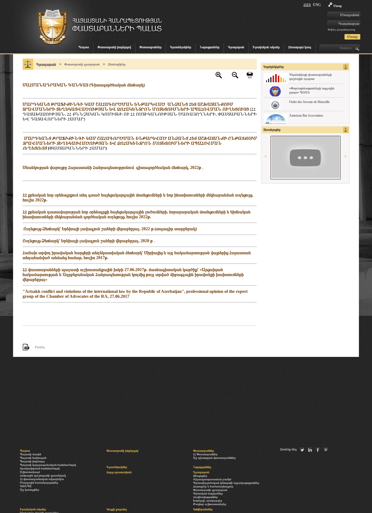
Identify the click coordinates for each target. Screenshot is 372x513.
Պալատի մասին (30, 454)
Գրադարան (236, 47)
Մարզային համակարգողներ (39, 482)
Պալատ (83, 47)
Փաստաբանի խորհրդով (114, 47)
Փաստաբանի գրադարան (82, 64)
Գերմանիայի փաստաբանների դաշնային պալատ (310, 77)
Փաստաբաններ (150, 47)
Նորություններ (209, 47)
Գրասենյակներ (180, 47)
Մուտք (337, 5)
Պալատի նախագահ (33, 457)
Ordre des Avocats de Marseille (309, 102)
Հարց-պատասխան (119, 472)
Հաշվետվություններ (205, 497)
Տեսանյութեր (271, 130)
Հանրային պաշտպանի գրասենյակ (43, 475)
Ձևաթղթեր (200, 475)
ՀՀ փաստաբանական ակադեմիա (42, 479)
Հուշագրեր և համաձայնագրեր (213, 486)
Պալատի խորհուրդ (32, 461)
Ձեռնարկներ (117, 64)
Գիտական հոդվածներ (208, 493)
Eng (317, 5)
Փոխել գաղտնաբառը (341, 29)
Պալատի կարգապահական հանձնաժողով (48, 464)
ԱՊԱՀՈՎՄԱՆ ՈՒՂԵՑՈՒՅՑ (220, 109)
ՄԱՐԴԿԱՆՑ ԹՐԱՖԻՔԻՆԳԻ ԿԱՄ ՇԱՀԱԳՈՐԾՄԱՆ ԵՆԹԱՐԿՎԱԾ (95, 104)
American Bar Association (306, 115)
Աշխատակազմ (30, 471)
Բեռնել (40, 347)
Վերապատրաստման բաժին (212, 479)
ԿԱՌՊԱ (26, 486)
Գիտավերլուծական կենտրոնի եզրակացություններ (226, 482)
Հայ (307, 5)
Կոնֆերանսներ (203, 509)
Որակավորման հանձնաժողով (40, 468)
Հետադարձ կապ (299, 47)
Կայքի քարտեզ (116, 509)
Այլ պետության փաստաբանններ (214, 457)
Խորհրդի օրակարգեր (207, 500)
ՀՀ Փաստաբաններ (205, 454)
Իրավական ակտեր (266, 47)
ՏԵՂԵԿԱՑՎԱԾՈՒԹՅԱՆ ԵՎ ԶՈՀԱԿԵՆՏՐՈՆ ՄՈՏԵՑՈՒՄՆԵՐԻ (123, 109)
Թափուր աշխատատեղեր (209, 504)
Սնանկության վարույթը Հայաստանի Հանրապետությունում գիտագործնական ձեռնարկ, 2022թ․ (113, 167)
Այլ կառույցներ (29, 489)
